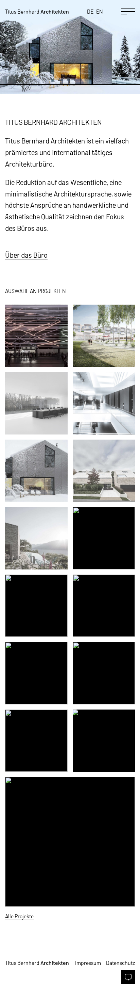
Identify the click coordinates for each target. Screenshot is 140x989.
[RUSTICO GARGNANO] (36, 538)
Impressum (88, 962)
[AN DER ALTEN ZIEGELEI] (70, 842)
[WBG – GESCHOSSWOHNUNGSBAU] (104, 336)
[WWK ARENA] (36, 336)
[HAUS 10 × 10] (36, 471)
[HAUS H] (36, 741)
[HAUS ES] (104, 606)
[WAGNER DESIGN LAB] (36, 403)
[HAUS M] (104, 673)
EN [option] (99, 11)
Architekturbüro (29, 163)
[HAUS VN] (104, 471)
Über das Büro (26, 255)
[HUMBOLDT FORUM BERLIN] (104, 741)
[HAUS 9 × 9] (104, 538)
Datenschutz (120, 962)
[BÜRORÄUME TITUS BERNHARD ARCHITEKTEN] (36, 673)
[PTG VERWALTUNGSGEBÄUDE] (104, 403)
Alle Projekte (19, 916)
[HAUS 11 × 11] (36, 606)
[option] (99, 12)
